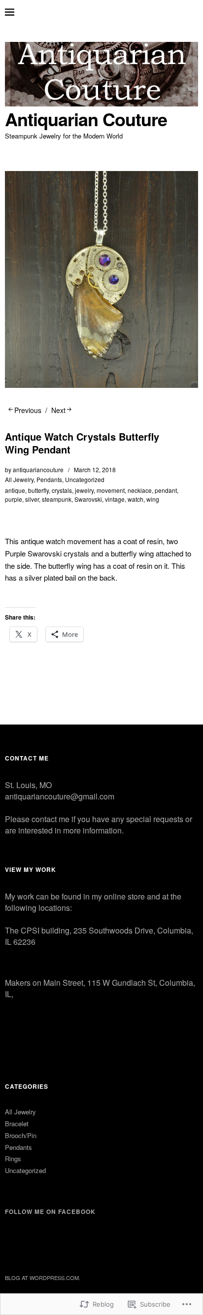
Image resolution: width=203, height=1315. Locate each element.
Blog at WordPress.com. (42, 1277)
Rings (13, 1158)
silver (32, 499)
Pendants (49, 479)
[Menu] (17, 12)
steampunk (56, 499)
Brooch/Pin (20, 1135)
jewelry (84, 490)
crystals (62, 490)
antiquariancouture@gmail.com (59, 796)
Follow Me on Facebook (50, 1211)
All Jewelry (19, 479)
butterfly (38, 490)
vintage (115, 499)
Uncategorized (84, 479)
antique (15, 490)
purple (13, 499)
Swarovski (88, 499)
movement (111, 490)
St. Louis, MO (28, 785)
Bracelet (17, 1123)
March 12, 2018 (95, 469)
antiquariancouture (38, 469)
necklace (140, 490)
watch (135, 499)
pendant (166, 490)
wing (152, 499)
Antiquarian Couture (86, 119)
